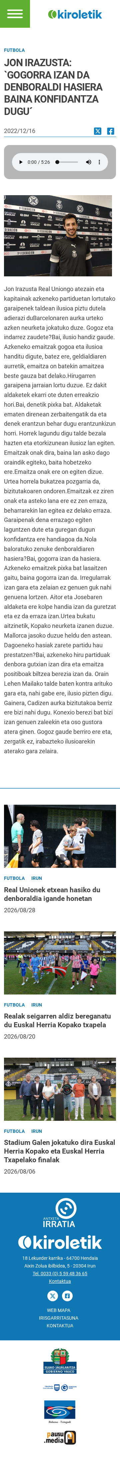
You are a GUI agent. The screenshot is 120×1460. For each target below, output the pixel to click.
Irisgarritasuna (58, 1318)
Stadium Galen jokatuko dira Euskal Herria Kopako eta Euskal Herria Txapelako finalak (59, 1151)
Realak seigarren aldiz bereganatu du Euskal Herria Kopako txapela (57, 1020)
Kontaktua (60, 1281)
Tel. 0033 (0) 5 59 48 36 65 (60, 1274)
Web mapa (58, 1310)
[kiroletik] (75, 13)
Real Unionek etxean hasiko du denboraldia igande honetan (52, 894)
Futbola (14, 50)
